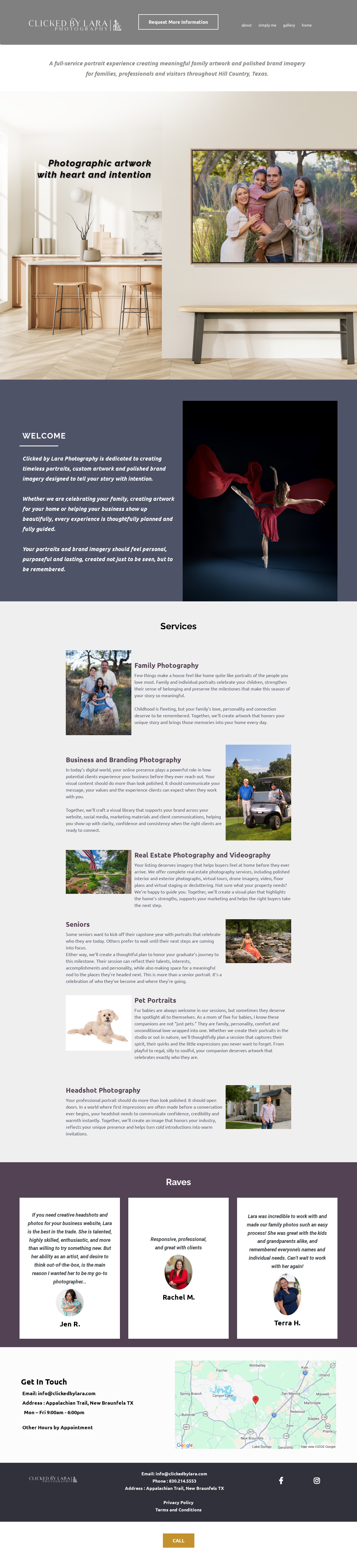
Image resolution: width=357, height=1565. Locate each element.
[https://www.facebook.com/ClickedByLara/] (282, 1479)
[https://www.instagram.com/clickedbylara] (318, 1479)
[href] (255, 1405)
